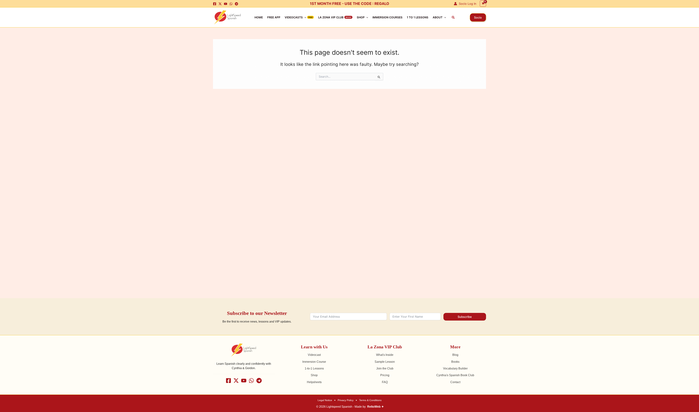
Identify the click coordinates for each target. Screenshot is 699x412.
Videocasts (294, 17)
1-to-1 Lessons (314, 368)
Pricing (384, 375)
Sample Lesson (385, 361)
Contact (455, 382)
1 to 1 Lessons (417, 17)
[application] (304, 17)
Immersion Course (314, 361)
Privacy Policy (346, 400)
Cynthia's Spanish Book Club (455, 375)
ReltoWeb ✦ (375, 406)
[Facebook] (214, 3)
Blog (455, 354)
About (438, 17)
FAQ (385, 382)
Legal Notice (325, 400)
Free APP (273, 17)
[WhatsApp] (231, 3)
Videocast (314, 354)
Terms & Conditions (370, 400)
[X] (220, 3)
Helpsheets (314, 382)
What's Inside (384, 354)
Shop (361, 17)
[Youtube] (225, 3)
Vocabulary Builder (455, 368)
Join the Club (384, 368)
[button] (453, 17)
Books (455, 361)
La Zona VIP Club (330, 17)
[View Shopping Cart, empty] (483, 4)
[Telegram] (236, 3)
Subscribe (465, 317)
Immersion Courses (387, 17)
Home (258, 17)
